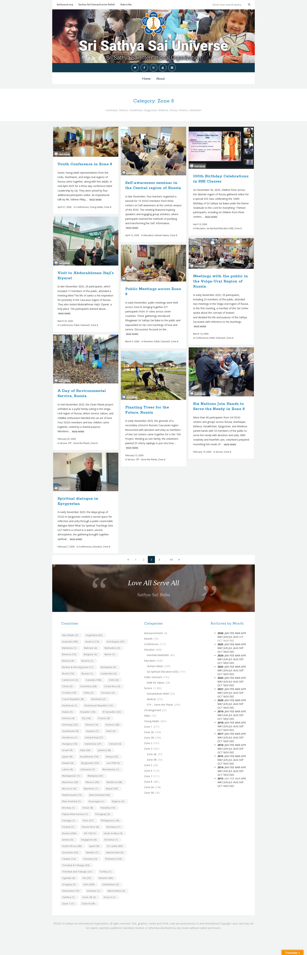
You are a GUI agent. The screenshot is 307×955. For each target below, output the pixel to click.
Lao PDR (113, 763)
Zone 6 (109, 897)
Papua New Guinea (75, 814)
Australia (70, 641)
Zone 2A (149, 732)
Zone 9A (149, 787)
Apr (243, 633)
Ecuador (87, 711)
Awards (148, 638)
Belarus (69, 654)
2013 (220, 778)
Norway (68, 807)
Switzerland (114, 852)
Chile (114, 679)
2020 (220, 700)
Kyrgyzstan (90, 763)
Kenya (112, 756)
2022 (220, 678)
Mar (237, 633)
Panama (108, 807)
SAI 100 (90, 833)
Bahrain (90, 648)
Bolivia (68, 660)
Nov (226, 651)
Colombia (88, 686)
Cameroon (70, 679)
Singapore (89, 839)
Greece (112, 724)
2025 (220, 644)
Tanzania (90, 858)
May (220, 637)
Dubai (67, 711)
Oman (87, 807)
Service (63, 443)
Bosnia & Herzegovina (77, 667)
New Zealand (99, 794)
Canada (93, 679)
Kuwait (68, 763)
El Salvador (112, 711)
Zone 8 (107, 207)
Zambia (68, 897)
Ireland (115, 743)
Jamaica (104, 750)
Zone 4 (148, 748)
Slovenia (111, 839)
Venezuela (70, 890)
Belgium (90, 654)
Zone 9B (149, 792)
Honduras (69, 737)
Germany (70, 724)
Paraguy (68, 820)
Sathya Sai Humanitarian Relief (96, 4)
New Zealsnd (71, 801)
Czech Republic (73, 699)
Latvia (67, 769)
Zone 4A (152, 754)
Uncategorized (152, 710)
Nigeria (118, 801)
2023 (220, 666)
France (104, 718)
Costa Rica (112, 686)
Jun (225, 637)
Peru (88, 820)
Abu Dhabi (70, 635)
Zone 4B (152, 759)
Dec (231, 651)
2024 (220, 655)
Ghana (91, 724)
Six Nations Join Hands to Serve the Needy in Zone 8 (219, 406)
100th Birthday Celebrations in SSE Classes (221, 179)
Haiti (110, 731)
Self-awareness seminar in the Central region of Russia (153, 185)
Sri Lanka (115, 846)
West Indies (116, 890)
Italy (85, 750)
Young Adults (96, 207)
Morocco (69, 788)
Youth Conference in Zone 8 (85, 164)
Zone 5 (148, 765)
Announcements (153, 633)
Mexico (92, 782)
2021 (220, 689)
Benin (110, 654)
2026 (220, 633)
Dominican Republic (99, 705)
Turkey (105, 871)
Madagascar (71, 775)
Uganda (68, 878)
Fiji (86, 718)
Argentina (94, 635)
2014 (220, 767)
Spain (94, 846)
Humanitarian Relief (158, 693)
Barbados (112, 648)
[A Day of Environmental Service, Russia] (94, 359)
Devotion (148, 341)
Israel (67, 750)
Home (146, 78)
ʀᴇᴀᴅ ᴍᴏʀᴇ (95, 199)
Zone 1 (148, 726)
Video (147, 715)
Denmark (98, 699)
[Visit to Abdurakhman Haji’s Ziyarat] (94, 241)
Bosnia (87, 660)
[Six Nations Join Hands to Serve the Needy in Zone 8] (229, 371)
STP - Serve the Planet (78, 443)
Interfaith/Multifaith (158, 655)
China (67, 686)
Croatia (69, 692)
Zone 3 (148, 743)
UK (87, 878)
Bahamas (69, 648)
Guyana (92, 731)
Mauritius (70, 782)
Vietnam (93, 890)
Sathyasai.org (65, 4)
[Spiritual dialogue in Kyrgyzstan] (94, 471)
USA (89, 884)
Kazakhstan (89, 756)
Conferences (82, 207)
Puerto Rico (90, 826)
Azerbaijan (115, 641)
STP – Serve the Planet (160, 704)
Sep (241, 648)
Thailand (113, 858)
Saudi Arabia (113, 833)
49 (171, 559)
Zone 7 (68, 903)
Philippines (110, 820)
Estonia (68, 718)
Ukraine (106, 878)
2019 (220, 711)
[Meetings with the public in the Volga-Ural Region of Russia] (229, 253)
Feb (232, 633)
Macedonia (111, 769)
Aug (235, 637)
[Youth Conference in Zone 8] (94, 141)
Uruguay (69, 884)
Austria (92, 641)
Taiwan (69, 858)
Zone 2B (89, 897)
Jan (227, 633)
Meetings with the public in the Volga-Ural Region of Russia (220, 281)
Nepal (112, 788)
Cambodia (109, 673)
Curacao (108, 692)
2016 (220, 745)
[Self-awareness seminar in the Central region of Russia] (161, 151)
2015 (220, 756)
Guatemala (70, 731)
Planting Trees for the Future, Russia (147, 410)
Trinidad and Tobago (77, 871)
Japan (67, 756)
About (160, 78)
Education (149, 235)
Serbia (67, 839)
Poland (68, 826)
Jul (231, 637)
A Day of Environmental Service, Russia (82, 393)
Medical (151, 699)
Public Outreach (82, 325)
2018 (220, 722)
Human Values (162, 235)
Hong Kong (94, 737)
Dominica (69, 705)
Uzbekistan (110, 884)
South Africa (72, 846)
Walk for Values (156, 682)
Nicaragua (96, 801)
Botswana (108, 667)
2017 (220, 733)
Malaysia (95, 775)
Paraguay (102, 814)
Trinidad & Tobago (76, 865)
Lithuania (87, 769)
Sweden (92, 852)
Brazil (68, 673)
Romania (113, 826)
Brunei (87, 673)
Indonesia (93, 743)
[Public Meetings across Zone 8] (161, 263)
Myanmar (91, 788)
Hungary (69, 743)
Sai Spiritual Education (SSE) (219, 228)
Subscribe (126, 4)
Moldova (114, 782)
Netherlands (72, 794)
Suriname (70, 852)
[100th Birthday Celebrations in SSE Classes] (229, 147)
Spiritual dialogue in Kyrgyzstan (78, 501)
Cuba (88, 692)
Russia (69, 833)
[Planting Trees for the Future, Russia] (161, 375)
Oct (220, 651)
